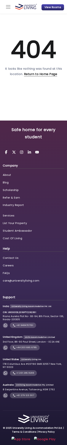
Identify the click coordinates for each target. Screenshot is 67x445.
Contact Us (10, 258)
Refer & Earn (11, 197)
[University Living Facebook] (6, 152)
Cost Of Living (12, 238)
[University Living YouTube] (37, 152)
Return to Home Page (40, 74)
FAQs (6, 273)
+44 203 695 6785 (26, 347)
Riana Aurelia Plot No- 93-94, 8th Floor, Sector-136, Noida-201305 (33, 318)
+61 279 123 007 (25, 395)
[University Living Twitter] (14, 152)
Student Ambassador (17, 231)
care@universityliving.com (21, 280)
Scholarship (11, 190)
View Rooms (52, 7)
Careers (8, 265)
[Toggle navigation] (8, 7)
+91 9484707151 (24, 325)
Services (8, 215)
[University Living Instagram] (22, 152)
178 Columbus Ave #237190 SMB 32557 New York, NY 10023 (32, 365)
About (7, 175)
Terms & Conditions (24, 431)
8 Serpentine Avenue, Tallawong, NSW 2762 (29, 389)
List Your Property (15, 223)
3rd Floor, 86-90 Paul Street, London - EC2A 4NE (31, 341)
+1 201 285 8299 (25, 372)
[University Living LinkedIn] (30, 152)
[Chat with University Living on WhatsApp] (5, 325)
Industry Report (13, 205)
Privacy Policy (46, 431)
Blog (6, 182)
